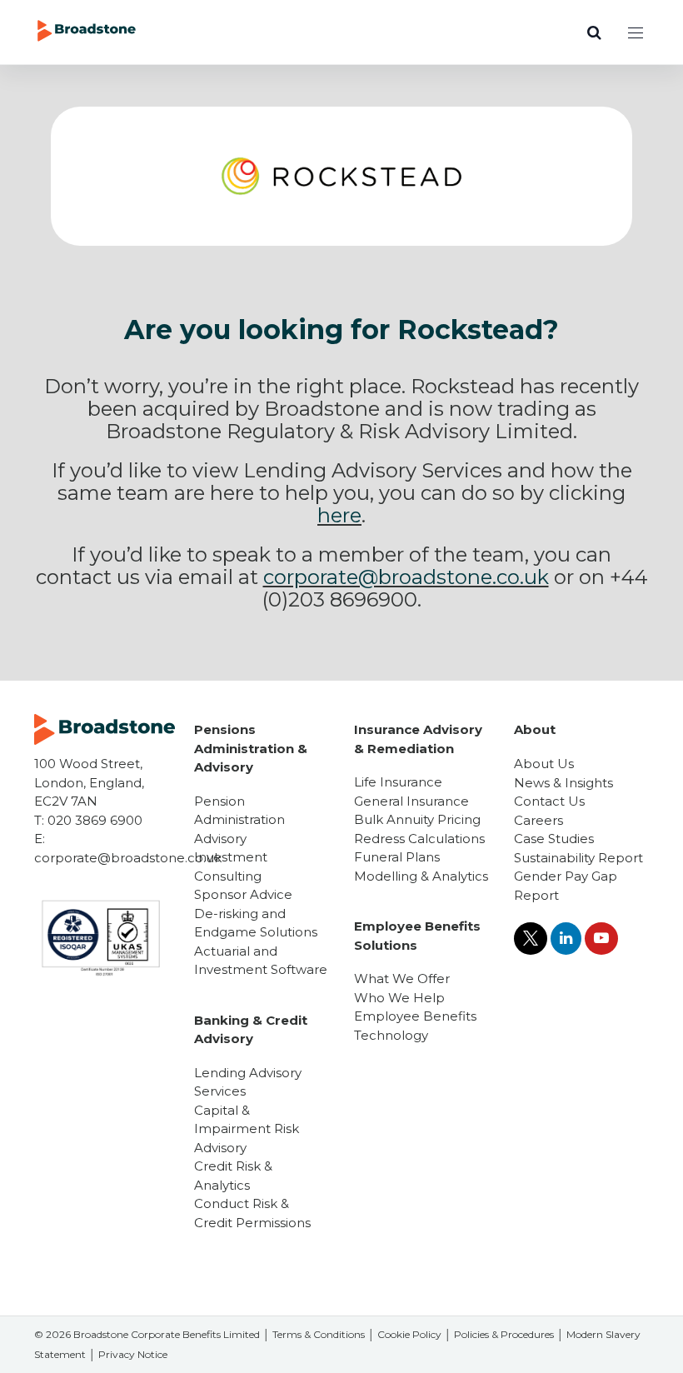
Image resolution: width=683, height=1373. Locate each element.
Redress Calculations (419, 838)
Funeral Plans (397, 857)
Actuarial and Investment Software (260, 960)
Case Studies (554, 838)
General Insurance (411, 801)
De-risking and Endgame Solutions (255, 923)
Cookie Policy (409, 1334)
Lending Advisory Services (248, 1082)
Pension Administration (239, 810)
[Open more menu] (635, 32)
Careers (538, 820)
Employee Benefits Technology (415, 1025)
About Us (544, 763)
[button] (594, 32)
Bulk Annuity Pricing (417, 819)
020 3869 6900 (94, 820)
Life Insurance (398, 782)
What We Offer (402, 978)
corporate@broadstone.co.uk (128, 858)
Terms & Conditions (318, 1334)
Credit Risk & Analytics (233, 1175)
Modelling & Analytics (421, 876)
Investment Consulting (230, 866)
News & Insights (563, 783)
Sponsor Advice (243, 894)
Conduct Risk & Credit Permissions (252, 1213)
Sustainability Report (578, 858)
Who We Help (399, 998)
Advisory (220, 838)
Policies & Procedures (504, 1334)
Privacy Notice (132, 1354)
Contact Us (549, 801)
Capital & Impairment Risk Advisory (246, 1129)
